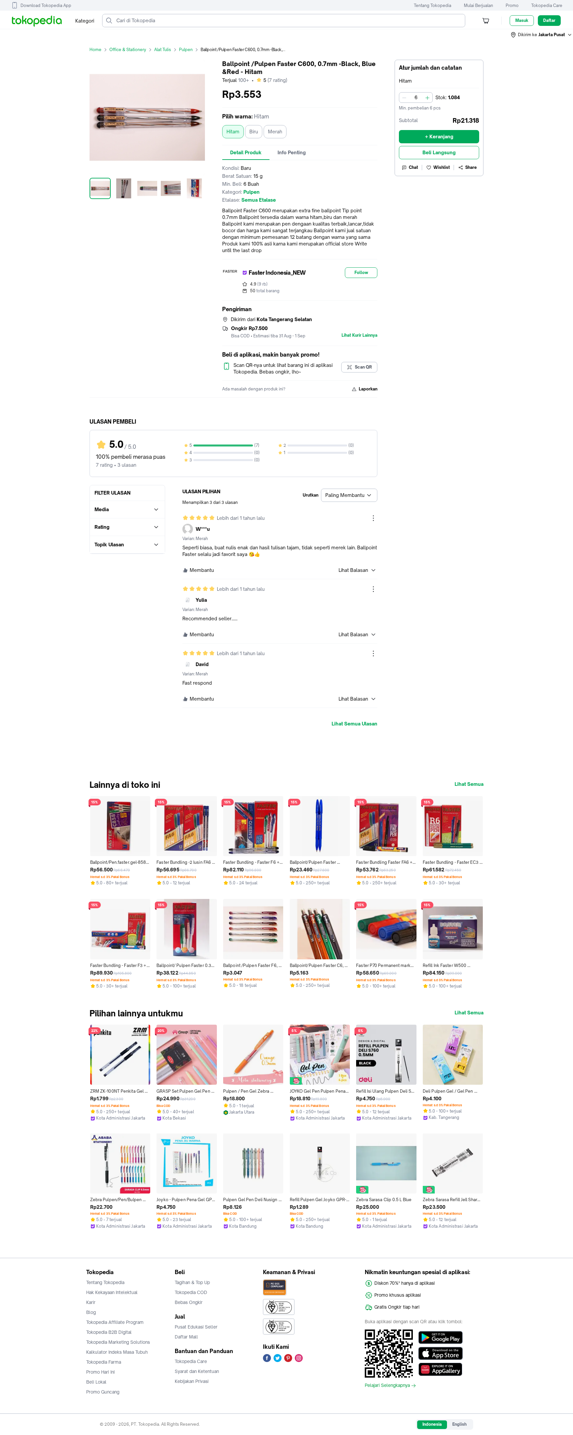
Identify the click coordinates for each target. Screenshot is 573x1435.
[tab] (246, 152)
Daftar (549, 20)
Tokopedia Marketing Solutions (118, 1342)
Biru (253, 131)
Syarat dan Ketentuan (197, 1371)
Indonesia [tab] (432, 1424)
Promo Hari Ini (100, 1372)
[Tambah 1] (427, 98)
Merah (275, 131)
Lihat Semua (469, 784)
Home (95, 49)
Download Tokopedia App (46, 5)
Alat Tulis (162, 49)
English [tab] (459, 1424)
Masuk (521, 20)
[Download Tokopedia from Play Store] (440, 1337)
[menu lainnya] (373, 518)
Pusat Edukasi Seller (196, 1327)
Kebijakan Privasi (192, 1381)
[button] (541, 35)
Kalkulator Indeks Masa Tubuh (117, 1352)
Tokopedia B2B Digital (109, 1332)
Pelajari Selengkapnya (387, 1385)
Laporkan (368, 388)
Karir (91, 1302)
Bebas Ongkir (189, 1302)
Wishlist (441, 167)
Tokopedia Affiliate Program (115, 1322)
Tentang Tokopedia (432, 5)
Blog (91, 1312)
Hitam (232, 131)
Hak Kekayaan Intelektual (112, 1292)
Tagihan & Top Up (192, 1282)
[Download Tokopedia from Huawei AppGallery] (440, 1369)
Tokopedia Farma (103, 1362)
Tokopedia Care (546, 5)
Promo (512, 5)
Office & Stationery (127, 49)
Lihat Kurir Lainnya (359, 335)
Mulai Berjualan (478, 5)
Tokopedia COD (191, 1292)
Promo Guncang (102, 1392)
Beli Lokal (96, 1382)
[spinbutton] (415, 97)
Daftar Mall (186, 1336)
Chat (413, 167)
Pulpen (186, 49)
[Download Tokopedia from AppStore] (440, 1353)
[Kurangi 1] (404, 98)
